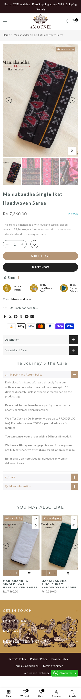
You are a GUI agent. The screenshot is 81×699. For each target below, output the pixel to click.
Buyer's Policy (17, 659)
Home (6, 34)
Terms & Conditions (26, 665)
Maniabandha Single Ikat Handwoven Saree (20, 584)
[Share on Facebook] (4, 316)
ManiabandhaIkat (22, 299)
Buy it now (40, 267)
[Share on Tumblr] (21, 316)
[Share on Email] (32, 316)
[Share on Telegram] (27, 316)
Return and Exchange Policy (40, 673)
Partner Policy (38, 659)
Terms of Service (52, 665)
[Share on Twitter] (10, 316)
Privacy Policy (59, 659)
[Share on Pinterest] (15, 316)
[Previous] (9, 100)
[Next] (72, 100)
